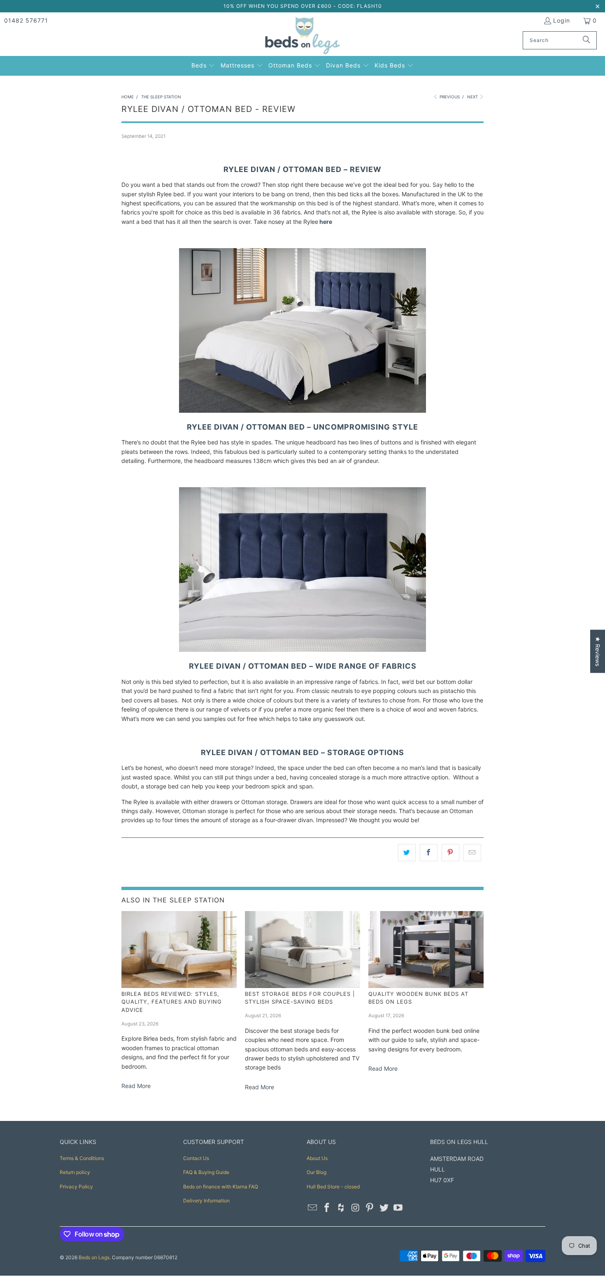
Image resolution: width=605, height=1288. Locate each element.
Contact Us (196, 1158)
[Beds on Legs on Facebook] (327, 1208)
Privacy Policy (76, 1186)
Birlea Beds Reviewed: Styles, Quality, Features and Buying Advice (171, 1001)
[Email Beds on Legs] (313, 1208)
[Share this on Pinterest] (450, 852)
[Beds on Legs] (303, 36)
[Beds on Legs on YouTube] (398, 1208)
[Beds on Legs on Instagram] (355, 1208)
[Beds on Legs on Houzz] (341, 1208)
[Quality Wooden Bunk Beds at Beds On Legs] (426, 949)
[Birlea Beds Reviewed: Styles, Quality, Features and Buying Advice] (179, 949)
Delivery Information (206, 1200)
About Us (317, 1158)
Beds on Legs (94, 1257)
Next (473, 96)
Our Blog (316, 1172)
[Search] (586, 40)
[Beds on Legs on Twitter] (384, 1208)
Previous (449, 96)
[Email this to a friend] (472, 852)
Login (561, 20)
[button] (203, 64)
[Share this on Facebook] (428, 852)
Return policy (75, 1172)
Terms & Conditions (82, 1158)
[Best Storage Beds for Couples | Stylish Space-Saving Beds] (302, 949)
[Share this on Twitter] (407, 852)
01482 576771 (26, 20)
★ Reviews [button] (597, 651)
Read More (136, 1085)
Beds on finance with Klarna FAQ (220, 1186)
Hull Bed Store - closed (333, 1186)
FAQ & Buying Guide (206, 1172)
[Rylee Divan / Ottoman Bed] (302, 410)
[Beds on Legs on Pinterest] (370, 1208)
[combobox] (560, 40)
